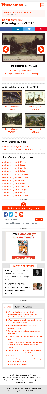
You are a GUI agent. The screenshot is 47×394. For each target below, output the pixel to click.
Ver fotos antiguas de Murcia (14, 192)
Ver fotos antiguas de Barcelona (15, 165)
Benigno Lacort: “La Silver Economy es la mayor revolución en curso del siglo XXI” (25, 351)
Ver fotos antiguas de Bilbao (14, 171)
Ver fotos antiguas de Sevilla (14, 168)
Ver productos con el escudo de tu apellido (24, 73)
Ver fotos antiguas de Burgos (14, 183)
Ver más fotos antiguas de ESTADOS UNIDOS (22, 149)
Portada (8, 12)
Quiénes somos (21, 375)
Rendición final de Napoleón (17, 364)
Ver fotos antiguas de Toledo (14, 180)
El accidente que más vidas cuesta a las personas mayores (22, 326)
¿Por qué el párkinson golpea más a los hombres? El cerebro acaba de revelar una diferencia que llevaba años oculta (22, 314)
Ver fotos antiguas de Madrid (14, 162)
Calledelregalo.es (21, 380)
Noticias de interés (23, 266)
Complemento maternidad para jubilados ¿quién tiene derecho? (24, 332)
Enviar (39, 219)
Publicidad (30, 377)
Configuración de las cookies (23, 382)
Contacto (39, 377)
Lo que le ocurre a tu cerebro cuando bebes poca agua (25, 337)
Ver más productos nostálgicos (24, 70)
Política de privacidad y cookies (14, 377)
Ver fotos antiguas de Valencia (15, 174)
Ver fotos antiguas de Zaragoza (15, 189)
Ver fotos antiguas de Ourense (15, 195)
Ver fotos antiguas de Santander (15, 186)
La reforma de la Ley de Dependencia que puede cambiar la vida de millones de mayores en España (25, 344)
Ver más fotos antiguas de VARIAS (17, 146)
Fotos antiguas (18, 12)
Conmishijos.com (35, 380)
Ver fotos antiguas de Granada (15, 177)
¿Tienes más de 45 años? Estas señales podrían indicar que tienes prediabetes (25, 321)
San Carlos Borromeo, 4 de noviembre (21, 356)
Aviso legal (32, 375)
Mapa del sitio (9, 380)
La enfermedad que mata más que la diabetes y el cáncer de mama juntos (24, 360)
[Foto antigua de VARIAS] (6, 49)
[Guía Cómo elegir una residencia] (23, 245)
